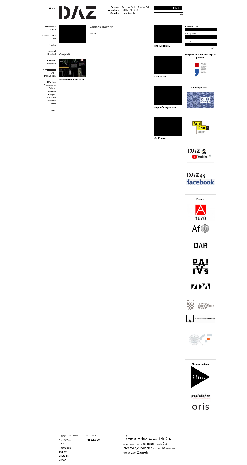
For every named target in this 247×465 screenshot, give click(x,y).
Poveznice (51, 100)
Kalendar (51, 60)
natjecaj (148, 443)
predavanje (131, 448)
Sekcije (52, 88)
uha (163, 448)
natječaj (160, 443)
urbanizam (130, 452)
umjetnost (170, 448)
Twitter (63, 451)
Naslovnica (50, 26)
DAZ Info (51, 82)
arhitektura (133, 439)
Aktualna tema (49, 35)
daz (144, 439)
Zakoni (52, 104)
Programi (51, 63)
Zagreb (142, 452)
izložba (165, 438)
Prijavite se (93, 439)
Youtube (64, 455)
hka (157, 439)
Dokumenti (51, 91)
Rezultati (51, 54)
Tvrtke (52, 73)
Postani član (50, 76)
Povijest (52, 94)
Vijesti (53, 29)
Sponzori (51, 97)
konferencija (129, 444)
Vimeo (62, 459)
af (124, 439)
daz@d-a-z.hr (128, 13)
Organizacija (50, 85)
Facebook (65, 447)
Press (53, 110)
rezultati (156, 448)
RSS (61, 443)
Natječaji (52, 51)
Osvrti (53, 39)
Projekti (52, 45)
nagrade (138, 444)
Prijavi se (177, 8)
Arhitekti (46, 70)
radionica (146, 448)
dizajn (151, 439)
